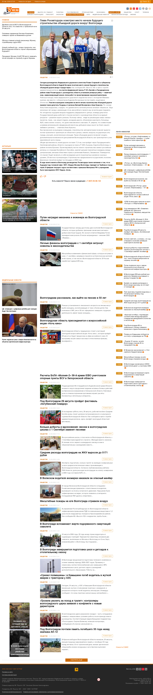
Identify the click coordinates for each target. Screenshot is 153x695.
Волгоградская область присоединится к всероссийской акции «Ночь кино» (136, 194)
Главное (5, 20)
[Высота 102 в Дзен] (137, 9)
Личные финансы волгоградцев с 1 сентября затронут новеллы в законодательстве (137, 156)
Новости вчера (40, 1)
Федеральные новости (11, 280)
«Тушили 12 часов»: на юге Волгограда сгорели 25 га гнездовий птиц (134, 343)
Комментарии (107, 176)
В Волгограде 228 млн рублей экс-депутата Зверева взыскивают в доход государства (137, 276)
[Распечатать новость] (112, 20)
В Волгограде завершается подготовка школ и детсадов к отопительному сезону (135, 383)
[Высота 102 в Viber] (143, 9)
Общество (44, 77)
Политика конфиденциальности (12, 692)
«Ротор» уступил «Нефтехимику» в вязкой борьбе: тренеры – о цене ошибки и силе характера (137, 138)
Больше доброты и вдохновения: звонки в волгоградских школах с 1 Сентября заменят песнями (137, 249)
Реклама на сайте (7, 672)
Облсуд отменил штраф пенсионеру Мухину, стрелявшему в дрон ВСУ (19, 41)
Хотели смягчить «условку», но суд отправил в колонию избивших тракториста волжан (137, 240)
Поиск (145, 1)
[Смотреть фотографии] (144, 140)
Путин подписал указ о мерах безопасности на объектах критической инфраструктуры (135, 267)
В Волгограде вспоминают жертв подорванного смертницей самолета (136, 374)
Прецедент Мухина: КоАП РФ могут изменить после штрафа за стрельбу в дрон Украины (19, 57)
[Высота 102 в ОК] (131, 9)
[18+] (150, 9)
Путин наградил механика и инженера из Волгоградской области (135, 147)
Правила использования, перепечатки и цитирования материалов (43, 692)
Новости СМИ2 (76, 213)
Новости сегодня (25, 1)
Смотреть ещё (76, 660)
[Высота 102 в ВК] (128, 9)
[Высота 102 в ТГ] (140, 9)
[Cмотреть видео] (133, 225)
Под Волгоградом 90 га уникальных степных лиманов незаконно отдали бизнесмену (135, 327)
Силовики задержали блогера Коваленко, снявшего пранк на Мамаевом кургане (18, 34)
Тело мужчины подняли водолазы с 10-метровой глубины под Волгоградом (137, 294)
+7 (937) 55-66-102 (93, 181)
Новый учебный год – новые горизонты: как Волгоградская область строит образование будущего (19, 49)
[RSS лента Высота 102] (146, 669)
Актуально (6, 146)
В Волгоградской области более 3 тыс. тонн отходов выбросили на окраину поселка (137, 258)
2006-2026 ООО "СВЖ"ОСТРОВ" (12, 669)
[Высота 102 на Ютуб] (134, 9)
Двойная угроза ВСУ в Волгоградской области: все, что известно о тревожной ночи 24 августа (19, 26)
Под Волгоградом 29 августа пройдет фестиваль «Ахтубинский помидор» (137, 232)
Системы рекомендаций (9, 675)
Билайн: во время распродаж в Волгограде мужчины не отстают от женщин (136, 285)
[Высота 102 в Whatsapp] (147, 9)
